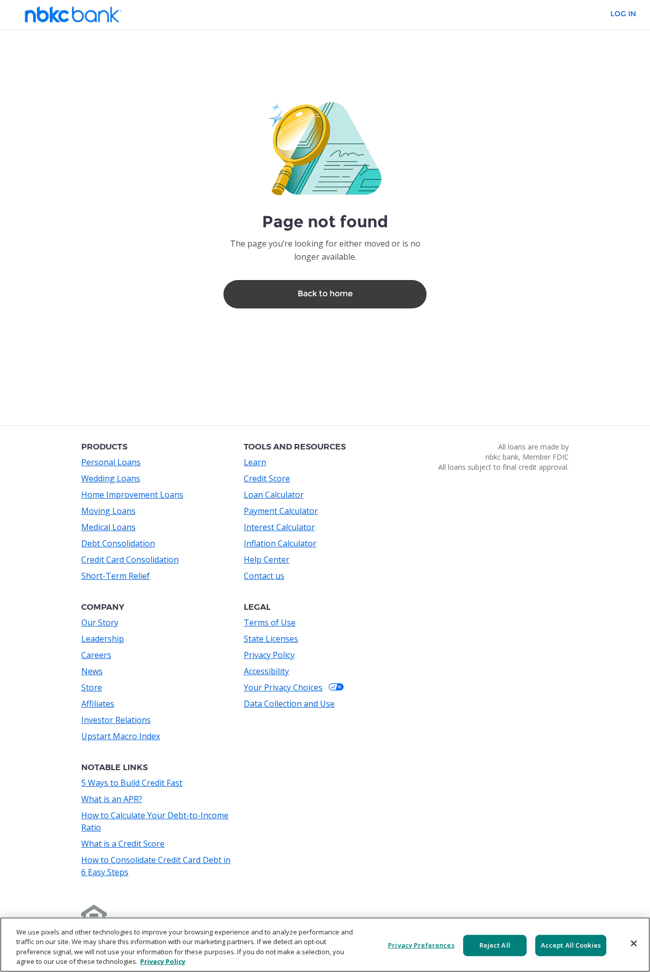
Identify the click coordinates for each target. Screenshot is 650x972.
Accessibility (266, 671)
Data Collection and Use (289, 703)
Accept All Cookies (571, 945)
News (92, 671)
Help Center (266, 559)
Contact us (264, 575)
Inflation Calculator (280, 543)
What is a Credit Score (123, 843)
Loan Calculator (274, 494)
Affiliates (97, 703)
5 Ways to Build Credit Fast (131, 782)
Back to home (325, 293)
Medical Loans (108, 527)
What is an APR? (111, 799)
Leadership (102, 638)
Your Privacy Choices (283, 687)
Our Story (99, 622)
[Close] (634, 943)
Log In (623, 14)
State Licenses (271, 638)
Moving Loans (108, 510)
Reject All (494, 945)
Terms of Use (270, 622)
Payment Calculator (281, 510)
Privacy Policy (269, 655)
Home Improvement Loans (132, 494)
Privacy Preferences (421, 945)
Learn (255, 462)
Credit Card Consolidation (130, 559)
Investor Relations (116, 719)
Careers (96, 655)
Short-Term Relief (115, 575)
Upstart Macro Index (120, 736)
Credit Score (267, 478)
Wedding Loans (110, 478)
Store (91, 687)
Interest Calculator (279, 527)
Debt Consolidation (118, 543)
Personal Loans (111, 462)
